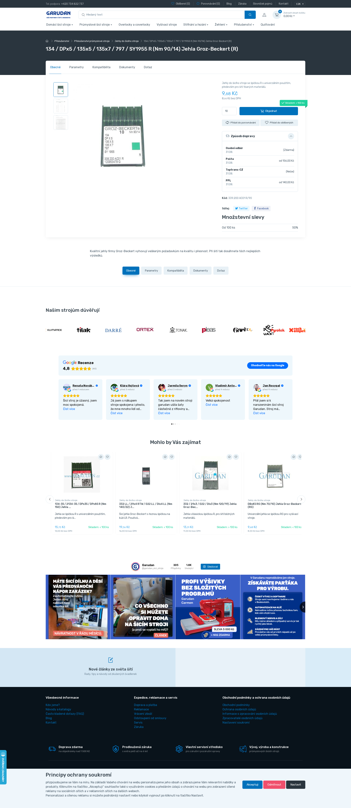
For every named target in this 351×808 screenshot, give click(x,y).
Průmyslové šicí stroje (95, 24)
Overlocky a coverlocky (134, 24)
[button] (260, 136)
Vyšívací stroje (167, 24)
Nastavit (295, 784)
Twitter (243, 208)
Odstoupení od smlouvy (150, 718)
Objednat (271, 111)
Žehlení (220, 24)
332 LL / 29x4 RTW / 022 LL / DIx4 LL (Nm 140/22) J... (145, 505)
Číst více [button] (69, 409)
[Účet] (264, 15)
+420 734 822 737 (72, 3)
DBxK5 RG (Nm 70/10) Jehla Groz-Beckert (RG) (274, 505)
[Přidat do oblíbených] (107, 457)
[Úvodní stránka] (47, 41)
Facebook (263, 208)
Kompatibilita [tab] (101, 67)
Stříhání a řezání (194, 24)
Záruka (139, 727)
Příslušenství (243, 24)
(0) (183, 3)
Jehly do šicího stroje (66, 500)
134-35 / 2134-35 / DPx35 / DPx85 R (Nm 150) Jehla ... (80, 505)
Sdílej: (226, 208)
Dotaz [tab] (148, 67)
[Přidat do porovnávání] (101, 457)
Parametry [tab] (76, 67)
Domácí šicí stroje (58, 24)
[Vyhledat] (250, 15)
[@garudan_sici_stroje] (135, 566)
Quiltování (268, 24)
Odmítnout (274, 784)
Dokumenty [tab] (127, 67)
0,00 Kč (294, 15)
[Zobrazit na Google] (66, 387)
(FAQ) (65, 713)
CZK (298, 4)
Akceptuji (252, 784)
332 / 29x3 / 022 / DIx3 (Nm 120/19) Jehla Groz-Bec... (210, 505)
